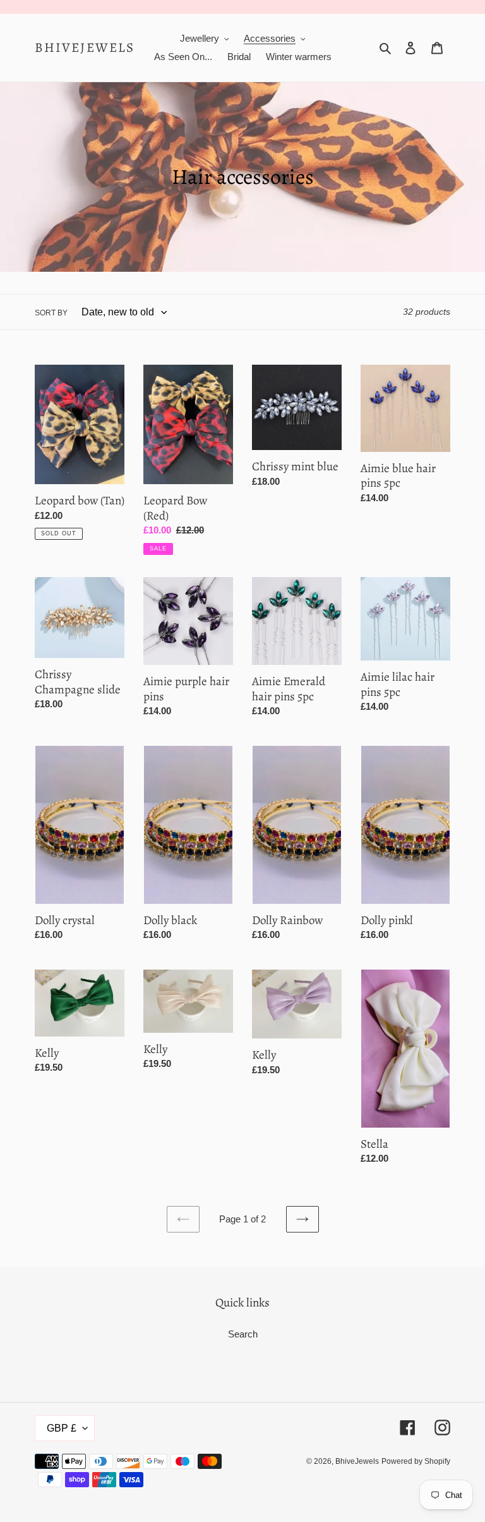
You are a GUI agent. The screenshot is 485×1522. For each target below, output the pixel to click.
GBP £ (61, 1428)
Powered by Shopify (415, 1461)
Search (243, 1334)
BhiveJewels (85, 48)
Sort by (51, 312)
